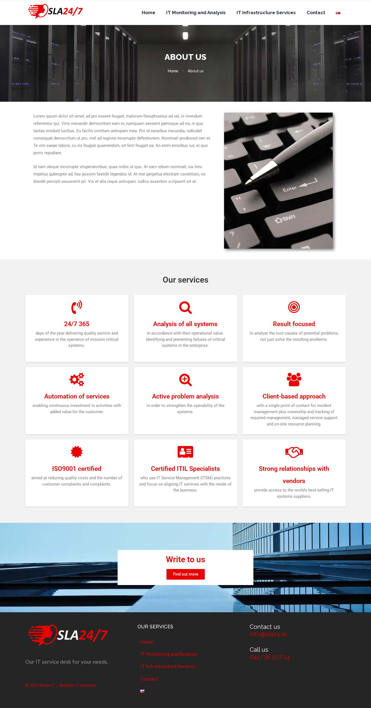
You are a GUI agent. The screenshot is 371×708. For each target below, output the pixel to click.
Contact (316, 12)
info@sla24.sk (268, 634)
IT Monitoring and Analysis (196, 12)
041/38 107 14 (270, 656)
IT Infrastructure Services (266, 12)
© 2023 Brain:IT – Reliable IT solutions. (61, 685)
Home (148, 12)
